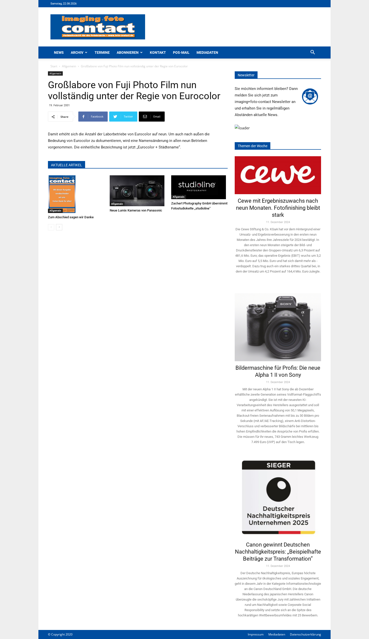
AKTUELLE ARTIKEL (66, 165)
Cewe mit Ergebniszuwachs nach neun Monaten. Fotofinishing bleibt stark (278, 208)
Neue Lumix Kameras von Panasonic (136, 210)
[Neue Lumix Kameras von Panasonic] (138, 190)
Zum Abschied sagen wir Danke (71, 217)
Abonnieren (128, 52)
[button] (312, 52)
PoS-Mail (181, 52)
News (59, 52)
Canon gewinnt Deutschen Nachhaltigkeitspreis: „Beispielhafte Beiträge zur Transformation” (278, 552)
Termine (102, 52)
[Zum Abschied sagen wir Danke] (76, 194)
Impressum (256, 634)
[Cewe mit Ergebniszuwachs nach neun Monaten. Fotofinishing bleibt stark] (278, 175)
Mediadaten (207, 52)
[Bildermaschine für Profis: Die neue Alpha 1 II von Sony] (278, 323)
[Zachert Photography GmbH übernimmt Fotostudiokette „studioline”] (199, 187)
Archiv (77, 52)
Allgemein (69, 66)
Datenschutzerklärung (305, 634)
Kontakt (158, 52)
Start (53, 66)
